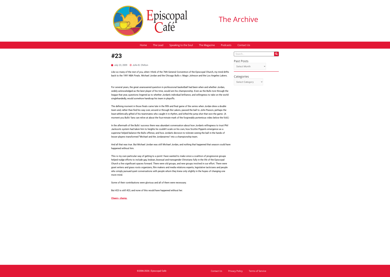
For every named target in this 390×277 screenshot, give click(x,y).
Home (143, 45)
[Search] (276, 54)
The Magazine (207, 45)
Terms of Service (257, 270)
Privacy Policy (235, 270)
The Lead (158, 45)
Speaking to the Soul (181, 45)
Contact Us (244, 45)
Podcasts (226, 45)
